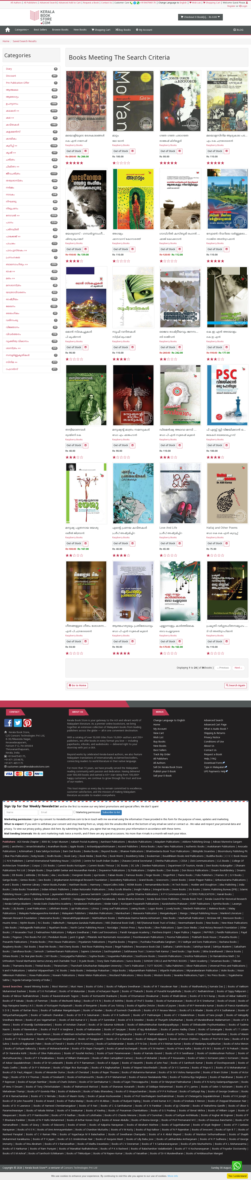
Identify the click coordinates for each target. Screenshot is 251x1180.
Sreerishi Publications (170, 956)
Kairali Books (224, 894)
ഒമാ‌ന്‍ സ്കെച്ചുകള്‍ (78, 332)
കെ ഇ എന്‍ (213, 337)
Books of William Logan (221, 1110)
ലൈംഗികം (12, 313)
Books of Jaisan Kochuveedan (104, 1096)
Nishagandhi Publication (32, 927)
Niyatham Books (58, 927)
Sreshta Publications (195, 956)
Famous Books (134, 875)
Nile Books (11, 927)
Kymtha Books (221, 904)
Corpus (36, 865)
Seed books (178, 951)
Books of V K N (92, 1001)
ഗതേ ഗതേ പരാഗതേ (174, 135)
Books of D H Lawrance (16, 1106)
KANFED (66, 899)
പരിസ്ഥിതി (12, 229)
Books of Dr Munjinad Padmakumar (171, 1082)
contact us (182, 824)
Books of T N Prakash (226, 1048)
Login (244, 6)
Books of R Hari (88, 1106)
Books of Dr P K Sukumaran (83, 1015)
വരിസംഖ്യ (11, 320)
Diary (8, 69)
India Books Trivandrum (25, 889)
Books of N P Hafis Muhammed (46, 1120)
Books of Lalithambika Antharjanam (176, 1139)
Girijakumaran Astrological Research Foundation (80, 880)
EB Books (17, 875)
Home (6, 41)
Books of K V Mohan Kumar (165, 1044)
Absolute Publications (140, 842)
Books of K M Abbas (97, 1101)
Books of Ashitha (113, 1001)
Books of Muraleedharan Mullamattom (208, 1020)
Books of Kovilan (92, 1010)
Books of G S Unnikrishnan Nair (75, 1139)
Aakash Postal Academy (85, 842)
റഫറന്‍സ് (11, 369)
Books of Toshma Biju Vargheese (188, 1077)
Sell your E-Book (162, 775)
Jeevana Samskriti (91, 894)
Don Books (172, 870)
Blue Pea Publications (17, 856)
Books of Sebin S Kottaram (217, 1086)
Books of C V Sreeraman (125, 1144)
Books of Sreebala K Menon (189, 1101)
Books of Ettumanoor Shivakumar (139, 996)
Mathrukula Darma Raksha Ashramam (139, 918)
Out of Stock (74, 151)
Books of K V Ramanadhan (60, 1144)
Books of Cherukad (78, 1072)
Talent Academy (198, 961)
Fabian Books (115, 875)
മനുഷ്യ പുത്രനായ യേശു (81, 528)
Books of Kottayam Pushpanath (54, 1005)
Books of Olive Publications (45, 1053)
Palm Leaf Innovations (104, 932)
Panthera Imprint (161, 932)
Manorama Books (50, 918)
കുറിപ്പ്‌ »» (11, 145)
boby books (37, 856)
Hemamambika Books (157, 884)
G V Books (236, 875)
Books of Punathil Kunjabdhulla (163, 991)
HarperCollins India (113, 884)
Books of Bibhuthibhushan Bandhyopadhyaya (153, 1024)
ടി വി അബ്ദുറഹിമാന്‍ (219, 631)
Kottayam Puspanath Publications (140, 904)
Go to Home (78, 685)
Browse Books (60, 29)
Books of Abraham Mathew (142, 1125)
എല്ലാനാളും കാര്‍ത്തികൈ (176, 626)
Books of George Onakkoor (223, 1091)
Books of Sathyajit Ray (192, 1091)
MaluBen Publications (101, 913)
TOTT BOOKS (155, 966)
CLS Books (223, 861)
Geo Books (44, 880)
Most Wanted (59, 986)
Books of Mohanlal (146, 1058)
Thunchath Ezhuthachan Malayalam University (96, 966)
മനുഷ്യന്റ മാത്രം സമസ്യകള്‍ (131, 430)
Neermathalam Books (190, 923)
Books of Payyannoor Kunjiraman (56, 1039)
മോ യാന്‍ (118, 141)
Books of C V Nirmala (43, 1096)
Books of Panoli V (54, 1044)
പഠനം (9, 222)
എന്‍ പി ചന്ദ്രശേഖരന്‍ (78, 631)
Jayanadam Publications (65, 894)
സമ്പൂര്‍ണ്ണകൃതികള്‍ (17, 355)
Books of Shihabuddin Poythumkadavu (204, 1024)
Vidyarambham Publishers (143, 970)
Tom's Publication (134, 966)
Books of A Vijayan (108, 1063)
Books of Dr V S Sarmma (174, 1067)
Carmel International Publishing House (47, 861)
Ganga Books (10, 880)
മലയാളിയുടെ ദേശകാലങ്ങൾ (84, 135)
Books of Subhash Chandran (47, 1015)
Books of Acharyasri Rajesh (103, 991)
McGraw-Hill (213, 918)
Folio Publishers (204, 875)
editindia (30, 875)
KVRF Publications (200, 904)
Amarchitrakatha (35, 846)
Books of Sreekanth (53, 1077)
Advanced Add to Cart (70, 3)
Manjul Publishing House (204, 913)
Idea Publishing (227, 884)
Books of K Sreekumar (70, 1110)
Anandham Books (57, 846)
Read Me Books (48, 946)
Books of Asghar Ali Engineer (217, 1115)
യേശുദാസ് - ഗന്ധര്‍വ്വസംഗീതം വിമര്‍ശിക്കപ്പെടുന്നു (99, 234)
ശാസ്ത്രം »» (13, 348)
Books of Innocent (202, 1129)
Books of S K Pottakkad (42, 991)
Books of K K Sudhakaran (220, 1010)
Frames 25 (221, 875)
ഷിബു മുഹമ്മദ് (74, 239)
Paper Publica (181, 932)
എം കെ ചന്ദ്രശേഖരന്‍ (219, 141)
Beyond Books (109, 851)
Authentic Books (195, 846)
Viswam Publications (63, 975)
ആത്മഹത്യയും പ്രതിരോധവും (132, 626)
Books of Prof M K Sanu (215, 1039)
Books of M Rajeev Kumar (108, 1153)
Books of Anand (45, 1101)
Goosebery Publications (123, 880)
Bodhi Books (54, 856)
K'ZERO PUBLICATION (201, 894)
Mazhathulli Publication (191, 918)
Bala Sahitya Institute (48, 851)
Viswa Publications (39, 975)
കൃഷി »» (10, 152)
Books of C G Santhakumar (116, 1106)
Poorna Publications (178, 937)
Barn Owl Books (72, 851)
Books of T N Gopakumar (19, 1039)
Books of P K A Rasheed (114, 1148)
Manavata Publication (145, 913)
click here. (56, 829)
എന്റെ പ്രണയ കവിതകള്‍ (129, 528)
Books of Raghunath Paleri (26, 1044)
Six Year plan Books (32, 956)
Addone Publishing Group (196, 842)
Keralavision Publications (88, 904)
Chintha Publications (166, 861)
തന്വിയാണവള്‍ (75, 430)
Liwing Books (138, 908)
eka (53, 875)
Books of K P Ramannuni (80, 1063)
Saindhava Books (22, 951)
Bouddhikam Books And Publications (183, 856)
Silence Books (233, 951)
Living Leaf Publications (115, 908)
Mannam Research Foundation (20, 918)
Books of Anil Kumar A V (73, 1020)
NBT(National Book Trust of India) (156, 923)
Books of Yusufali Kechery (79, 1053)
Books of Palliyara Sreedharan (123, 986)
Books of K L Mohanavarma (230, 1144)
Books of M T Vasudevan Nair (160, 986)
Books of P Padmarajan (147, 1015)
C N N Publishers (14, 861)
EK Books (43, 875)
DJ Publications (136, 870)
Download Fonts (213, 763)
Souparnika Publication (120, 956)
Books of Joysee (167, 1005)
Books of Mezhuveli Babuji (65, 1001)
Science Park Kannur (157, 951)
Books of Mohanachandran (54, 1048)
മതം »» (10, 278)
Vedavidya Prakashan (97, 970)
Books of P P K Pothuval (163, 1091)
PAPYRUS (209, 932)
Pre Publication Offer (17, 83)
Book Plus (101, 856)
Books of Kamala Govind (148, 1053)
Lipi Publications (80, 908)
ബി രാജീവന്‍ (167, 337)
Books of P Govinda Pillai (41, 1091)
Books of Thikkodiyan (78, 1153)
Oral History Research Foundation (218, 927)
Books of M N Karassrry (80, 1044)
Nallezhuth (59, 923)
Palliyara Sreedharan (78, 932)
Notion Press (128, 927)
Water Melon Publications (92, 975)
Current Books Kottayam (72, 865)
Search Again (236, 685)
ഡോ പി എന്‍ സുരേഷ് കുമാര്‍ (177, 435)
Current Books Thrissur (101, 865)
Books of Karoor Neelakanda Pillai (148, 1077)
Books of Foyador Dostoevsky (229, 1148)
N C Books (44, 923)
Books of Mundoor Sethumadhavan (205, 1134)
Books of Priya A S (202, 1067)
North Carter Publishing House (87, 927)
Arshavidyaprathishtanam (101, 846)
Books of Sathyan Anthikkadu (181, 1115)
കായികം (11, 138)
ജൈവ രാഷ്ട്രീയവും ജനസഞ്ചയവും (183, 332)
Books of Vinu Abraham (28, 1144)
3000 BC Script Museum (54, 842)
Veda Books (76, 970)
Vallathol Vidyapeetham (41, 970)
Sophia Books (97, 956)
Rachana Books (228, 942)
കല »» (9, 118)
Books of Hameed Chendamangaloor (54, 1106)
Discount (10, 76)
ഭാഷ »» (10, 271)
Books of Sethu (175, 1034)
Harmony (95, 884)
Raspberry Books (74, 145)
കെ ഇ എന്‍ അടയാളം (221, 332)
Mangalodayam (168, 913)
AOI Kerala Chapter (28, 842)
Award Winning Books (36, 986)
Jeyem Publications (113, 894)
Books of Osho (94, 986)
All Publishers (30, 3)
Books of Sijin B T (225, 1129)
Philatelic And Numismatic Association (108, 937)
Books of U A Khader (191, 1010)
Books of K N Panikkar (148, 1106)
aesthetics (18, 846)
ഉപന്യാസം (11, 104)
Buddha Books (214, 856)
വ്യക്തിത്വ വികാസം (17, 341)
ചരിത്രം (10, 159)
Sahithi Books (183, 946)
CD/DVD (76, 861)
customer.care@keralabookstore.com (28, 766)
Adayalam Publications (167, 842)
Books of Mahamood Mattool (81, 1086)
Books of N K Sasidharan (179, 1053)
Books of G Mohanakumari (231, 1067)
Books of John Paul (157, 1063)
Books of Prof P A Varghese (57, 1029)
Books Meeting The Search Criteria (119, 58)
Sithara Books (10, 956)
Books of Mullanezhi (69, 1091)
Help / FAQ (210, 758)
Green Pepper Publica (200, 880)
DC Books (122, 865)
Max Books (169, 918)
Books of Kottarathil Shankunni (99, 996)
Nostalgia (112, 927)
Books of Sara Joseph (210, 1015)
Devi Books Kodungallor (219, 865)
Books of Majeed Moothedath (140, 1067)
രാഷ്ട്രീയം (11, 299)
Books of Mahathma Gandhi (209, 1106)
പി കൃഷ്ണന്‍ (73, 337)
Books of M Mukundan (72, 991)
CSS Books (49, 865)
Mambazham (122, 913)
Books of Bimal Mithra (192, 1110)
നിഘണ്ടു (10, 201)
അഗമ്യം (117, 234)
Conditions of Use (214, 741)
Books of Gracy (30, 1125)
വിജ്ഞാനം (12, 327)
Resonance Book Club (148, 946)
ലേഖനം (10, 306)
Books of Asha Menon (236, 1044)
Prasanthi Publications (15, 942)
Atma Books (148, 846)
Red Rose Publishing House (97, 946)
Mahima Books (217, 908)
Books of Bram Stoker (215, 1072)
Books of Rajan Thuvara (105, 1072)
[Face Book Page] (8, 726)
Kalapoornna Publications (17, 899)
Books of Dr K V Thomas (25, 1077)
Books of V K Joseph (234, 1096)
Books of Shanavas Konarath (118, 1086)
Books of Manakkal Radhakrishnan (78, 1148)
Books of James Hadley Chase (178, 1029)
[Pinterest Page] (27, 726)
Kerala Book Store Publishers (163, 899)
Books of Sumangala (210, 1029)
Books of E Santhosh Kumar (187, 1063)
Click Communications (202, 861)
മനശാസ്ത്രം (13, 285)
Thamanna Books (22, 966)
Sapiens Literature (91, 951)
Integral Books (161, 889)
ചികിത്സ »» (12, 166)
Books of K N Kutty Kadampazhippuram (216, 1082)
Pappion (196, 932)
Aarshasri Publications (113, 842)
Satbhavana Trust (134, 951)
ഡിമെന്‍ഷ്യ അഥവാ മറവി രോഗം (181, 430)
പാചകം (10, 243)
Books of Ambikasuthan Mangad (204, 1153)
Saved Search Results (25, 41)
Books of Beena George (144, 1120)
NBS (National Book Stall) (119, 923)
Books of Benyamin (86, 1005)
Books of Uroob (226, 1001)
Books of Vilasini (239, 1034)
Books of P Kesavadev (172, 1058)
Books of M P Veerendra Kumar (196, 1005)
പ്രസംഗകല (12, 257)
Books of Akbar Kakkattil (232, 996)
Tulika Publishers (174, 966)
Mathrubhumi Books (103, 918)
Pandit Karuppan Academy (134, 932)
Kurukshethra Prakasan (174, 904)
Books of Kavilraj (95, 1110)
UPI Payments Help (215, 771)
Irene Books (179, 889)
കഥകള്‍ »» (12, 111)
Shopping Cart (212, 3)
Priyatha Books (116, 942)
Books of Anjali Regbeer (207, 1125)
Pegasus (17, 937)
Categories (21, 29)
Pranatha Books (228, 937)
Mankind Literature (230, 913)
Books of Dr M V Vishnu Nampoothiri (179, 1072)
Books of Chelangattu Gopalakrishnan (198, 1096)
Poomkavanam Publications (148, 937)
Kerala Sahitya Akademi (18, 904)
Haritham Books (78, 884)
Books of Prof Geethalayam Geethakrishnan (149, 1096)
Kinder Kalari (111, 904)
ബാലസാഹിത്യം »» (16, 264)
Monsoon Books (232, 918)
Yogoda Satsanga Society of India (31, 980)
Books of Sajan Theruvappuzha (130, 1082)
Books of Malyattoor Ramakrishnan (207, 1034)
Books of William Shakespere (73, 1058)
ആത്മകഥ (11, 90)
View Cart (158, 733)
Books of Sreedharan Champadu (126, 1134)
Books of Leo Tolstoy (112, 1005)
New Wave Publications (234, 923)
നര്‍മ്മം (9, 187)
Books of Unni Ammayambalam (55, 1129)
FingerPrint (169, 875)
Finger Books (153, 875)
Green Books (178, 880)
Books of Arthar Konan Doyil (83, 1120)
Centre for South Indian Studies (101, 861)
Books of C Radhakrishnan (199, 991)
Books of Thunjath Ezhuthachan (165, 1020)
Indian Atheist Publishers (55, 889)
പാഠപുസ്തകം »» (16, 250)
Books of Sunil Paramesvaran (113, 1053)
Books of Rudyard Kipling (126, 1101)
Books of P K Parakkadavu (39, 1058)
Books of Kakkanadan (88, 1029)
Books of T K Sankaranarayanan (160, 1144)
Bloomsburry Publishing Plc (233, 851)
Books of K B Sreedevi (131, 1020)
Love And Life (168, 528)
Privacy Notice (212, 737)
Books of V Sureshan (150, 1115)
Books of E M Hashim (152, 1048)
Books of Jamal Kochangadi (122, 1048)
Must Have (77, 986)
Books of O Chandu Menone (120, 1115)
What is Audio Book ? (216, 729)
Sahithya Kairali (201, 946)
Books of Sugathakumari (176, 1125)
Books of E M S (202, 1048)
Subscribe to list (111, 812)
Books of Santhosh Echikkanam (46, 1153)
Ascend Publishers (128, 846)
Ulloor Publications (196, 966)
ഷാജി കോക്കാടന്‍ (170, 239)
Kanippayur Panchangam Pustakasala (94, 899)
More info (173, 1176)
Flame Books (185, 875)
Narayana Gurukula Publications (85, 923)
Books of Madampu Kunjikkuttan (202, 1044)
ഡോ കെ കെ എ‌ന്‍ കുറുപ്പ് (222, 533)
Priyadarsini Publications (91, 942)
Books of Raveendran (25, 1029)
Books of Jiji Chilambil (177, 1106)
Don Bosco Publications (195, 870)
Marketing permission (87, 812)
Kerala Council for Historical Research (226, 899)
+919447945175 (148, 3)
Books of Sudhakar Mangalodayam (60, 1010)
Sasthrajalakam (112, 951)
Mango (184, 913)
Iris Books (194, 889)
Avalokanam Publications (221, 846)
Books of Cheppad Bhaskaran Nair (227, 1101)
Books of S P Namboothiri (33, 1115)
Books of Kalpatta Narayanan (106, 1125)
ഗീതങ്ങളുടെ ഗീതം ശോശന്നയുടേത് (89, 626)
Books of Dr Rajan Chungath (88, 1048)
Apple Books (77, 846)
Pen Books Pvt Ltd (35, 937)
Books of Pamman (37, 1001)
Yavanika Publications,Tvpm (189, 975)
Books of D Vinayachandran (131, 1091)
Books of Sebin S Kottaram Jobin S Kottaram (213, 1058)
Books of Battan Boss (25, 1010)
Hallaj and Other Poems (222, 528)
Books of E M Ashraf (14, 1153)
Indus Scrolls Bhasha (119, 889)
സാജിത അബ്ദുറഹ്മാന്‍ (220, 239)
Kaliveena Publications (46, 899)
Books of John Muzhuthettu (196, 1144)
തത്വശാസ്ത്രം (14, 180)
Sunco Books (133, 961)
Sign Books (193, 951)
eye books (99, 875)
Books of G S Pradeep (163, 1110)
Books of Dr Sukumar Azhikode (106, 1024)
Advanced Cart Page (215, 724)
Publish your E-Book (164, 771)
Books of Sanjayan (115, 1029)
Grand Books (146, 880)
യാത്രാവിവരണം (15, 292)
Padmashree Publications (50, 932)
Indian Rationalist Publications (89, 889)
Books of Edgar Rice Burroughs (71, 1067)
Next (238, 667)
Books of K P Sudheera (213, 1139)
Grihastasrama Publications (230, 880)
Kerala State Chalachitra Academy (52, 904)
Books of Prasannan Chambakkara (127, 1110)
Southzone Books (145, 956)
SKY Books (51, 956)
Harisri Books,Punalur (54, 884)
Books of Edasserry (53, 1125)
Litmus (95, 908)
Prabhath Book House (204, 937)
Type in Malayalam (214, 767)
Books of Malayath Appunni (151, 1039)
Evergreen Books (81, 875)
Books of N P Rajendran (175, 1129)
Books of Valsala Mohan (40, 1110)
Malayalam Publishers (74, 913)
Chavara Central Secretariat (137, 861)
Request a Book (91, 3)
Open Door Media (187, 927)
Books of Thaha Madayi (70, 1101)
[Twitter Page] (18, 726)
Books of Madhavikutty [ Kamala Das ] (203, 986)
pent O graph (77, 937)
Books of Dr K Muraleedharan (166, 1153)
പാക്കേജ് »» (12, 236)
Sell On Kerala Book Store (167, 767)
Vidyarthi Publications (172, 970)
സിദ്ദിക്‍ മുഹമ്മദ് (121, 337)
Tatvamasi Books (220, 961)
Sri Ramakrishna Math (222, 956)
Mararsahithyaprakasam (75, 918)
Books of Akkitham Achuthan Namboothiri (77, 1034)
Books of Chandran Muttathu (91, 1129)
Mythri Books (27, 923)
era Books (63, 875)
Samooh (39, 951)
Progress (133, 942)
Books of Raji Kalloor (147, 1129)
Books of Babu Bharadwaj (98, 1091)
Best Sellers (40, 29)
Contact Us (106, 3)
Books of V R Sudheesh (116, 1015)
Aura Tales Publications (170, 846)
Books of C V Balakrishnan (179, 1015)
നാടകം (10, 194)
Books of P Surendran (102, 1020)
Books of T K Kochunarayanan (192, 1148)
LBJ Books (18, 908)
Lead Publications (36, 908)
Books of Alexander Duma (50, 1072)
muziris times (10, 923)
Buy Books (124, 30)
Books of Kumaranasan (169, 1001)
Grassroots (162, 880)
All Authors (16, 3)
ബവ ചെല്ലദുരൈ (169, 631)
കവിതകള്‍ (12, 124)
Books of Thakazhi (132, 991)
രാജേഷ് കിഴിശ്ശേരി (170, 141)
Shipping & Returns (214, 733)
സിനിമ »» (11, 362)
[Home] (7, 30)
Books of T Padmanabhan (149, 1034)
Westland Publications (122, 975)
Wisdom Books (162, 975)
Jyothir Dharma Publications (142, 894)
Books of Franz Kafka (179, 1048)
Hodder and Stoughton (204, 884)
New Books (80, 29)
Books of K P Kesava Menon (160, 1010)
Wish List (196, 3)
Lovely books (173, 908)
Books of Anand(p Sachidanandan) (32, 1024)
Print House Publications (62, 942)
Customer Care (135, 3)
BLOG (239, 30)
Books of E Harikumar (15, 1148)
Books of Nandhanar (221, 1077)
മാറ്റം (115, 135)
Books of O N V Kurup (202, 996)
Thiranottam (60, 966)
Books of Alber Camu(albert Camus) (112, 1058)
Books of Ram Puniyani (43, 1148)
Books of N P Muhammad (111, 1077)
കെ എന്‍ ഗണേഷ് (76, 141)
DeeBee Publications (153, 865)
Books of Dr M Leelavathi (48, 1063)
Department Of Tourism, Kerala (185, 865)
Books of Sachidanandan (110, 1044)
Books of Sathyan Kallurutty (20, 1048)
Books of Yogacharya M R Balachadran (82, 1134)
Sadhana (167, 946)
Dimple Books (35, 870)
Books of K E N (25, 1129)
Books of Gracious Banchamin (215, 1120)
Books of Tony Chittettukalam (43, 1086)
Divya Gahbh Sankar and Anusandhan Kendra (71, 870)
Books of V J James (187, 1086)
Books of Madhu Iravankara (93, 1144)
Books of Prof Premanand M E (178, 1120)
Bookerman (153, 856)
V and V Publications (14, 970)
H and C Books (11, 884)
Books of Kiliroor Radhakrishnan (21, 996)
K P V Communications (173, 894)
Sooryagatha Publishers (73, 956)
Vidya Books (119, 970)
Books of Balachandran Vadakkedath (151, 1148)
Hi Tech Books (180, 884)
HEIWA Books (134, 884)
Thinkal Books (43, 966)
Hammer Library (31, 884)
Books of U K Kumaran (119, 1039)
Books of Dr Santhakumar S (94, 1082)
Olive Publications (164, 927)
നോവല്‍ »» (12, 215)
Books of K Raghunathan (106, 1067)
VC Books (62, 970)
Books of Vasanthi (132, 1063)
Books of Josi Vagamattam (41, 1020)
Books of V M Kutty (122, 1129)
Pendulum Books (57, 937)
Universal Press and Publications (227, 966)
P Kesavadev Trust (22, 932)
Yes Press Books (216, 975)
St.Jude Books (86, 961)
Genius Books (28, 880)
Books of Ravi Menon (38, 1034)
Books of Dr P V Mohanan (35, 1067)
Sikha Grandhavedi (213, 951)
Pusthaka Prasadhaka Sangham (158, 942)
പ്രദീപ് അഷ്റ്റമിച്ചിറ (123, 533)
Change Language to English (169, 720)
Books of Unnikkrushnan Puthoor (216, 1053)
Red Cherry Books (69, 946)
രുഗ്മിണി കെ (73, 435)
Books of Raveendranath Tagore (60, 996)
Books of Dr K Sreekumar (200, 1001)
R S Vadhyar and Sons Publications (197, 942)
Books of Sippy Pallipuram (231, 991)
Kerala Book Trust (192, 899)
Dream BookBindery (222, 870)
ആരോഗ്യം (12, 97)
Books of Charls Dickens (62, 1082)
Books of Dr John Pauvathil (18, 1101)
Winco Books (144, 975)
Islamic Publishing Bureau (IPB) (220, 889)
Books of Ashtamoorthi (80, 1077)
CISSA (183, 861)
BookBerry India (135, 856)
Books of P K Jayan (43, 1139)
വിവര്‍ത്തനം (13, 334)
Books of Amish (77, 1125)
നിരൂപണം (11, 208)
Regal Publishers (124, 946)
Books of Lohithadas (90, 1115)
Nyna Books (145, 927)
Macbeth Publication (194, 908)
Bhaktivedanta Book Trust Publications (168, 851)
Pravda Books (38, 942)
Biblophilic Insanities (203, 851)
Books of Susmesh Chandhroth (123, 1010)
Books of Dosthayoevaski (220, 1063)
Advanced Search (48, 3)
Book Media (86, 856)
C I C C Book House (236, 856)
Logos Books (155, 908)
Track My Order (161, 754)
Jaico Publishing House (36, 894)
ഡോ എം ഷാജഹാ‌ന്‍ (124, 435)
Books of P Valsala (13, 1001)
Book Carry (70, 856)
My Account (145, 30)
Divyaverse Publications (112, 870)
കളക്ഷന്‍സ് (12, 131)
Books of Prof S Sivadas (139, 1001)
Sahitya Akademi (222, 946)
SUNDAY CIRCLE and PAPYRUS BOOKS (165, 961)
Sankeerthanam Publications (62, 951)
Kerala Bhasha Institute (131, 899)
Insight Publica (142, 889)
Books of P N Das (137, 1044)
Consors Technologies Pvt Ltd (80, 1168)
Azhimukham (26, 851)
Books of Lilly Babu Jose (140, 1139)
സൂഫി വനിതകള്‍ (124, 332)
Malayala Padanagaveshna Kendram (39, 913)
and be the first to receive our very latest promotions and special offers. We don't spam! (81, 807)
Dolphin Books (155, 870)
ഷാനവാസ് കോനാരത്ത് (126, 239)
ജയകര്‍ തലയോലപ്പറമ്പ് (220, 435)
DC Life (135, 865)
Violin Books (228, 970)
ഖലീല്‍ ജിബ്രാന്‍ (75, 533)
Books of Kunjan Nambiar (32, 1082)
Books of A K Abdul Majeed (165, 1134)
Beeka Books (91, 851)
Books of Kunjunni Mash (109, 1139)
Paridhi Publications (227, 932)
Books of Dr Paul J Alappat (17, 1072)
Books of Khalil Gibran (174, 996)
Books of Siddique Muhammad (155, 1086)
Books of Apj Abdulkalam (143, 1029)
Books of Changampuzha (118, 1034)
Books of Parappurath (90, 1039)
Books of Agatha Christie (141, 1005)
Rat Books (30, 946)
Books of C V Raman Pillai (41, 1134)
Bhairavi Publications (131, 851)
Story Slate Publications (110, 961)
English (183, 3)
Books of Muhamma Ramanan (139, 1072)
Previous (223, 667)
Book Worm (116, 856)
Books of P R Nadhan (63, 1115)
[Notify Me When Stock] (85, 151)
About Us (209, 746)
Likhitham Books (58, 908)
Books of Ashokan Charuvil (70, 1024)
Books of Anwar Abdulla (115, 1120)
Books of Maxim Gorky (72, 1096)
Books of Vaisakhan (136, 1153)
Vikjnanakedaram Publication (202, 970)
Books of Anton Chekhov (184, 1039)
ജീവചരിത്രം (12, 173)
